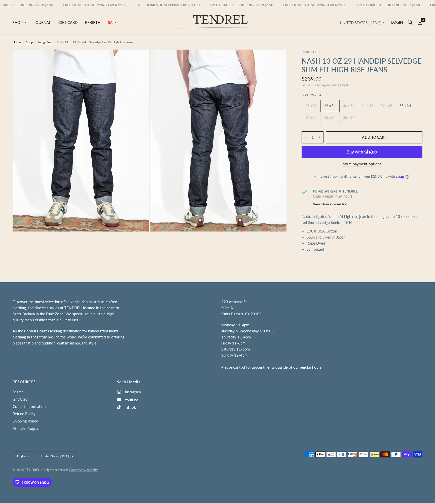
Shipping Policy (25, 421)
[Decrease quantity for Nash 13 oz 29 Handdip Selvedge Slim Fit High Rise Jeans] (305, 137)
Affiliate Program (26, 428)
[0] (418, 22)
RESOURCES (24, 382)
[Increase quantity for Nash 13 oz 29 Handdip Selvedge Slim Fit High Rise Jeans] (319, 137)
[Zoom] (138, 60)
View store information (330, 204)
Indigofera (45, 42)
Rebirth (92, 22)
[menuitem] (21, 22)
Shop (18, 22)
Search (18, 392)
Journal (42, 22)
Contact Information (29, 406)
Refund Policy (24, 413)
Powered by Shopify (83, 470)
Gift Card (68, 22)
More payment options (362, 164)
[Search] (410, 22)
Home (17, 42)
